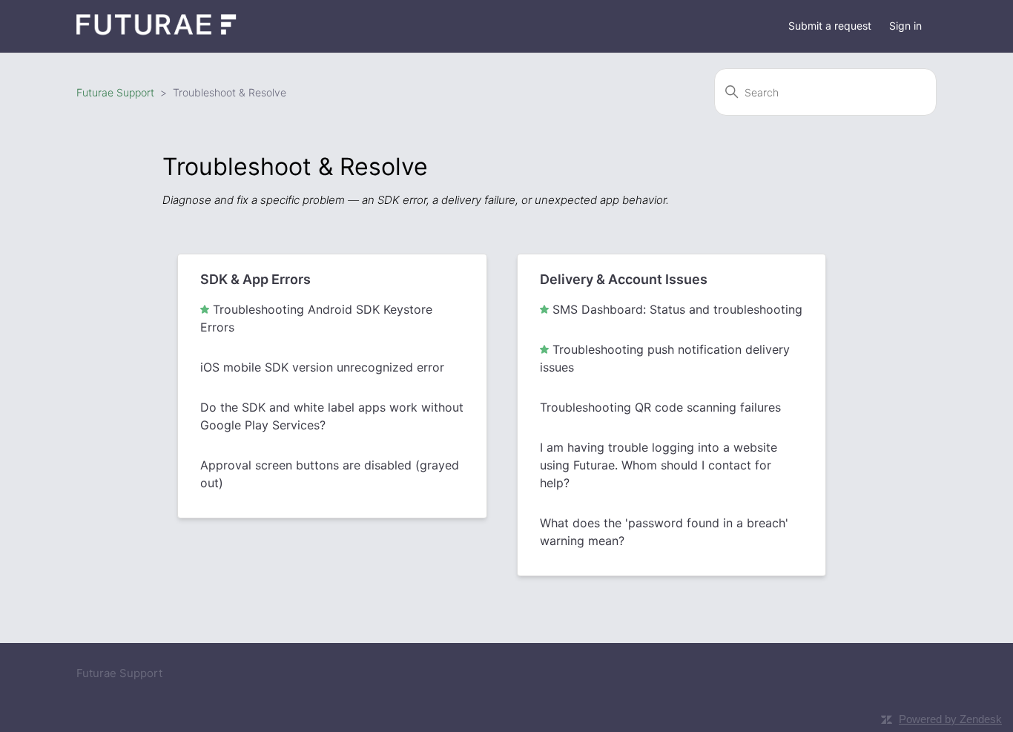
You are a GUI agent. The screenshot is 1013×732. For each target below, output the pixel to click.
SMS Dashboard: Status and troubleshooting (677, 309)
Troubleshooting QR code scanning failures (660, 407)
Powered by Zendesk (950, 719)
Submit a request (829, 25)
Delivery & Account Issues (623, 279)
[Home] (156, 34)
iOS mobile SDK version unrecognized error (322, 367)
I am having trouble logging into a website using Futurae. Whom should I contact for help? (658, 465)
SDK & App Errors (255, 279)
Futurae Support (115, 92)
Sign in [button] (905, 25)
